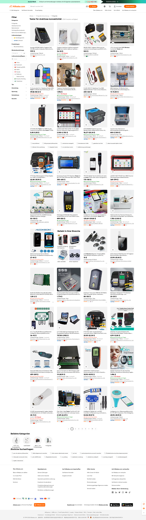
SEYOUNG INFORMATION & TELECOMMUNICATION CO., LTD (95, 300)
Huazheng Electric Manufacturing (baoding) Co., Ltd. (69, 300)
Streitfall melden (91, 479)
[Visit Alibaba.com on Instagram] (123, 492)
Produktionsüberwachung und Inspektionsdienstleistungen (46, 486)
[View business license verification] (88, 517)
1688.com (54, 512)
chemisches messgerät (68, 143)
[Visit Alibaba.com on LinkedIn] (116, 492)
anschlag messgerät (108, 457)
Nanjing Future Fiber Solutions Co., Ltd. (67, 223)
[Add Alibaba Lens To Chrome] (39, 505)
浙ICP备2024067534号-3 (116, 517)
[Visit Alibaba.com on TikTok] (130, 492)
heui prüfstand (35, 143)
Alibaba (31, 16)
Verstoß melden (91, 488)
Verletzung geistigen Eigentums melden (97, 485)
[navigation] (19, 222)
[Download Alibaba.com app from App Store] (115, 505)
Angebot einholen (67, 475)
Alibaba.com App (103, 504)
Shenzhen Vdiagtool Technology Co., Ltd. (94, 378)
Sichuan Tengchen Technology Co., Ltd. (94, 261)
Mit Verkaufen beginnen (118, 475)
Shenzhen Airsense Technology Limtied (120, 261)
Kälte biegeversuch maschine (40, 453)
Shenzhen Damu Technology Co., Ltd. (66, 378)
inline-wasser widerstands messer (60, 453)
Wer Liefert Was (97, 512)
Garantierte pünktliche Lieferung (46, 479)
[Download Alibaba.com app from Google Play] (127, 505)
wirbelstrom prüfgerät (93, 457)
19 (92, 428)
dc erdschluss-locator (68, 147)
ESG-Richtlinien (17, 479)
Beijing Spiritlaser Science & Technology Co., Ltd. (69, 98)
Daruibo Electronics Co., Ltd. (37, 54)
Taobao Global (78, 512)
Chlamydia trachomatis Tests (20, 457)
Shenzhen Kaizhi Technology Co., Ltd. (40, 262)
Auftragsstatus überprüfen (119, 479)
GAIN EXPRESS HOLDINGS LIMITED (93, 223)
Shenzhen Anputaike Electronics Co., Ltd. (41, 137)
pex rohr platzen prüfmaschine (20, 453)
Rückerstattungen (92, 482)
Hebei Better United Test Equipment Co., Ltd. (122, 223)
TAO (85, 512)
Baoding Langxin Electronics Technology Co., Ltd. (69, 339)
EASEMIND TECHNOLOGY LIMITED (39, 222)
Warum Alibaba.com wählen (20, 472)
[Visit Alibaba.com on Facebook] (113, 492)
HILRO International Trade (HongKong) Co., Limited (122, 184)
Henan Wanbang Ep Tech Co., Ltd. (39, 96)
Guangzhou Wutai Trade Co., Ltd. (92, 340)
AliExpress (47, 512)
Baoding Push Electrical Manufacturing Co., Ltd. (122, 136)
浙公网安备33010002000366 (100, 517)
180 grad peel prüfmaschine (50, 143)
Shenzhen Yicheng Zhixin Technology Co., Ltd (122, 96)
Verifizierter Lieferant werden (119, 482)
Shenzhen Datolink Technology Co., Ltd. (40, 184)
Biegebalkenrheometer (51, 457)
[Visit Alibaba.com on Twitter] (119, 492)
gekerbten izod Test (98, 143)
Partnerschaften (116, 485)
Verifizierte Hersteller (68, 472)
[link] (144, 504)
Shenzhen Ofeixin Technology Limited (40, 301)
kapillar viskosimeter (18, 460)
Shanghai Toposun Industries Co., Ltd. (93, 184)
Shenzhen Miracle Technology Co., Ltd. (67, 57)
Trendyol (89, 512)
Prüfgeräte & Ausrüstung (42, 16)
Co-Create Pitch (17, 475)
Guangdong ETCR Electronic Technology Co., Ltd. (95, 137)
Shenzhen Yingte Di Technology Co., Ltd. (120, 54)
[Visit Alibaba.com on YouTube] (126, 492)
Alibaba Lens (16, 504)
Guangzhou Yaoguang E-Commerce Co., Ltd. (122, 340)
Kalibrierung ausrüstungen (84, 147)
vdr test (75, 453)
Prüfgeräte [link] (54, 16)
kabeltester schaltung (77, 457)
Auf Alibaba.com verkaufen (119, 472)
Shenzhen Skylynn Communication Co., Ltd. (68, 183)
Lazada (71, 512)
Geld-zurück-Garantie (43, 475)
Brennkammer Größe (83, 143)
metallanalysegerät (122, 457)
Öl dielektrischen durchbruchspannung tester (117, 453)
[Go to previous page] (68, 428)
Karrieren (15, 482)
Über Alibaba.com (18, 469)
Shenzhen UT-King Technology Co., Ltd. (120, 300)
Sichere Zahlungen (43, 472)
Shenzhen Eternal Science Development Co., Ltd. (42, 379)
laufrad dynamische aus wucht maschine (91, 453)
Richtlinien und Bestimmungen (46, 490)
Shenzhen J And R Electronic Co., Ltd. (40, 339)
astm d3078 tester (36, 457)
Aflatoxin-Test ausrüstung (38, 147)
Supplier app (70, 504)
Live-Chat (89, 475)
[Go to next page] (95, 428)
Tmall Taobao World (63, 512)
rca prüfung (64, 457)
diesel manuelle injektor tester (115, 143)
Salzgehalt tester (54, 147)
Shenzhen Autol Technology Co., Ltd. (66, 136)
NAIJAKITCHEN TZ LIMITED (91, 54)
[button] (87, 6)
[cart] (110, 6)
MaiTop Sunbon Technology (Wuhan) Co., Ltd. (95, 95)
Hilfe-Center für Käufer (93, 472)
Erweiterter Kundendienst (44, 482)
